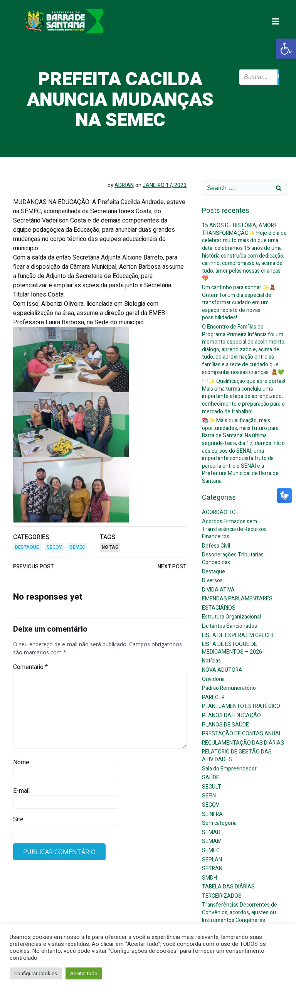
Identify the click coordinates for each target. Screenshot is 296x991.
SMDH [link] (209, 878)
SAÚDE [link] (210, 778)
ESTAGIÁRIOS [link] (218, 608)
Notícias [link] (211, 661)
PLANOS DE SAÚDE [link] (225, 725)
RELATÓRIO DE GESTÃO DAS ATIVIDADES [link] (237, 755)
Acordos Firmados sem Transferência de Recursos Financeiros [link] (234, 529)
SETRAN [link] (212, 869)
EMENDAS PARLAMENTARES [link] (237, 599)
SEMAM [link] (212, 841)
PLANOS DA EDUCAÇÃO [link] (231, 715)
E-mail (21, 790)
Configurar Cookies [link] (35, 973)
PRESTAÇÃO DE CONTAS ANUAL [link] (242, 734)
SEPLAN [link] (212, 860)
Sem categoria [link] (219, 823)
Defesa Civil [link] (216, 546)
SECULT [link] (211, 787)
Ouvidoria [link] (213, 679)
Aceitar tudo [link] (84, 973)
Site (18, 819)
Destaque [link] (27, 547)
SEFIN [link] (209, 796)
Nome (21, 762)
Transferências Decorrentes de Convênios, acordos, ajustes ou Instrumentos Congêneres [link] (239, 912)
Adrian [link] (124, 185)
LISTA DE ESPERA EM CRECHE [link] (238, 635)
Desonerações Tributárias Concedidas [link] (233, 558)
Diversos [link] (212, 580)
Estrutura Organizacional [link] (231, 617)
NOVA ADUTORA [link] (222, 670)
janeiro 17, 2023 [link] (165, 185)
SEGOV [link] (54, 547)
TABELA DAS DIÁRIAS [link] (228, 887)
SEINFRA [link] (212, 814)
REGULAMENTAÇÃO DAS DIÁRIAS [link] (243, 743)
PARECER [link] (213, 697)
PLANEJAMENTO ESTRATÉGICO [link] (241, 706)
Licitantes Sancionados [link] (229, 626)
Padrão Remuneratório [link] (229, 688)
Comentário (30, 667)
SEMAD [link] (211, 832)
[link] (286, 49)
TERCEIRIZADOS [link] (222, 896)
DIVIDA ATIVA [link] (218, 590)
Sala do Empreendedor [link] (229, 769)
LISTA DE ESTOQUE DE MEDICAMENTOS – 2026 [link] (232, 648)
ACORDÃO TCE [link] (220, 512)
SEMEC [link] (77, 547)
